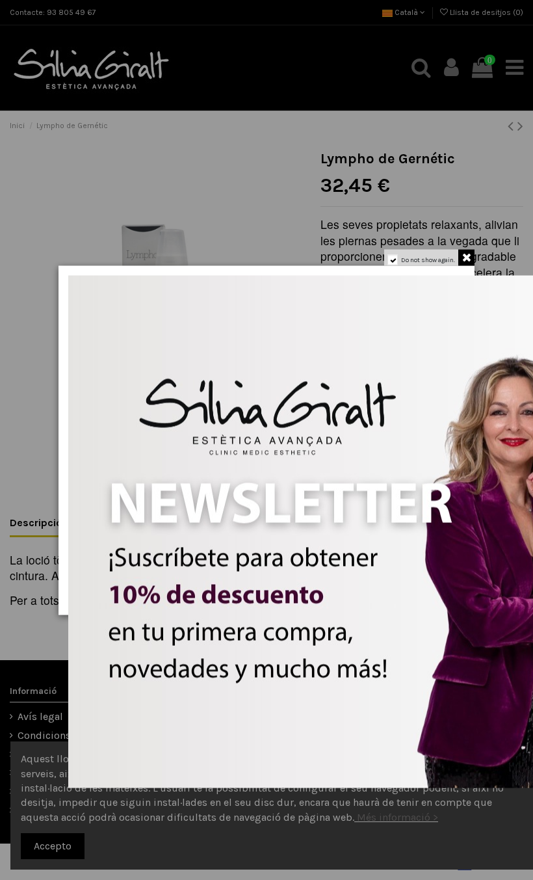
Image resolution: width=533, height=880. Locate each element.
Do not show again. (428, 259)
